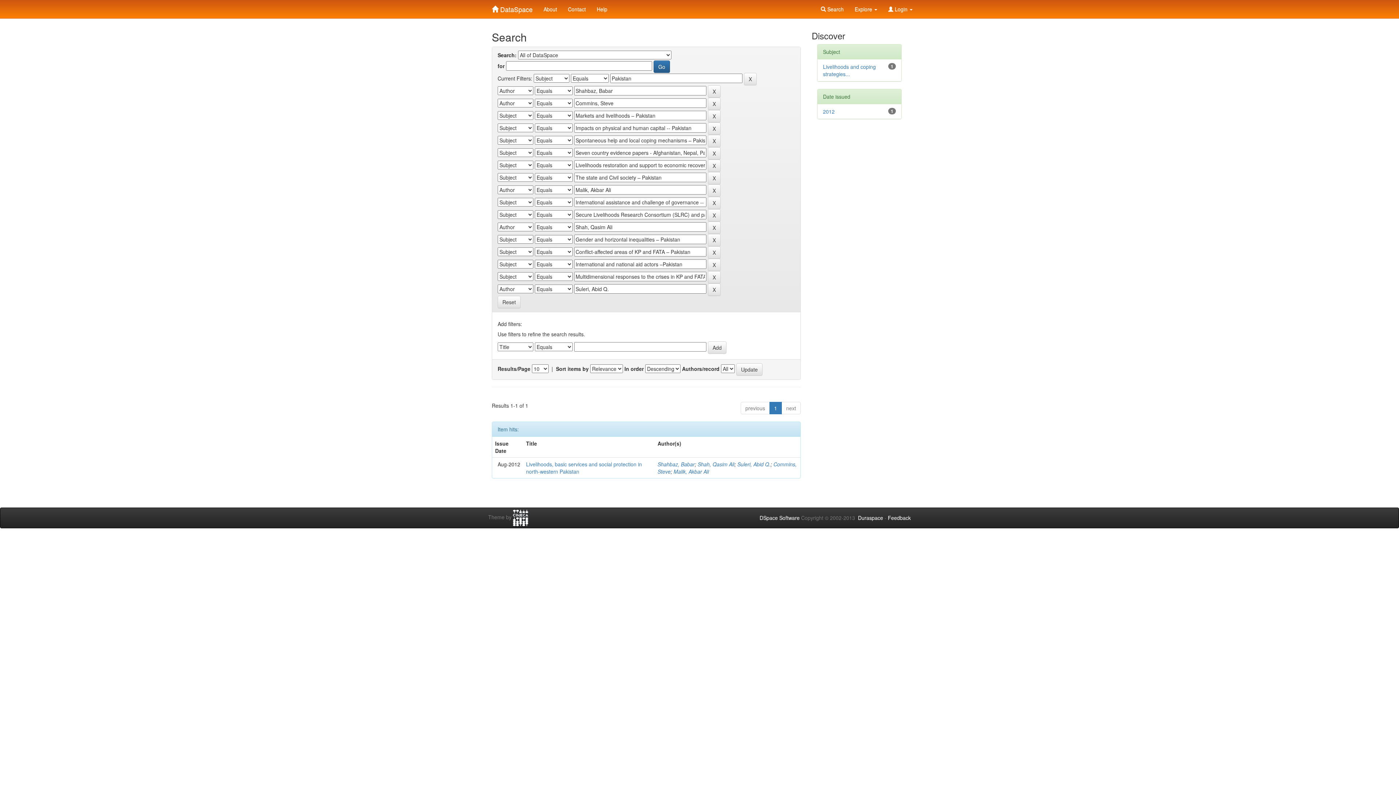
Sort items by (572, 368)
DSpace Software (780, 517)
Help (602, 9)
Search (835, 9)
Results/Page (514, 368)
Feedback (899, 517)
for (501, 66)
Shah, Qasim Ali (716, 464)
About (550, 9)
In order (634, 368)
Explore (864, 9)
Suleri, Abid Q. (754, 464)
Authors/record (701, 368)
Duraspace (870, 517)
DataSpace (515, 7)
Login (901, 9)
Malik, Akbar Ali (691, 471)
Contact (577, 9)
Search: (507, 55)
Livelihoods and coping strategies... (849, 70)
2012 (829, 111)
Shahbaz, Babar (676, 464)
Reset (509, 302)
